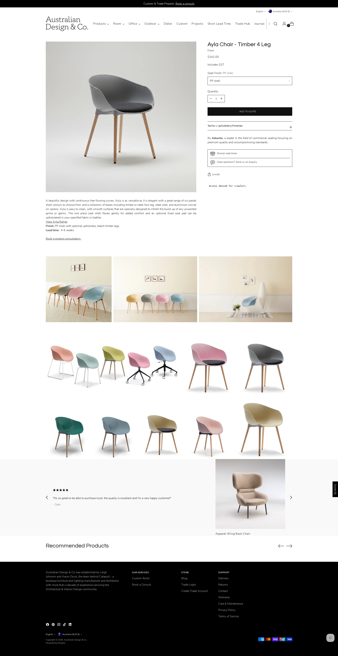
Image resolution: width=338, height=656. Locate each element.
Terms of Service (228, 616)
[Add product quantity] (211, 98)
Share (216, 174)
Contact (223, 591)
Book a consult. (185, 4)
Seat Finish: (220, 73)
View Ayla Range (56, 222)
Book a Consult (141, 585)
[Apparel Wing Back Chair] (250, 494)
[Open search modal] (275, 23)
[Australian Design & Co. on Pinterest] (53, 625)
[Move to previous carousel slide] (47, 497)
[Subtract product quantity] (221, 98)
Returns (223, 585)
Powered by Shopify (55, 642)
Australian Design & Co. (75, 639)
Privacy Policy (226, 610)
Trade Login (188, 585)
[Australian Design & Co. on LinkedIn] (70, 625)
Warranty (224, 597)
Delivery (223, 578)
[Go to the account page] (282, 23)
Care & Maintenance (230, 604)
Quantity (213, 91)
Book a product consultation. (63, 239)
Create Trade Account (194, 591)
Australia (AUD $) (281, 11)
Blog (184, 578)
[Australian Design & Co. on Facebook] (48, 625)
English (259, 11)
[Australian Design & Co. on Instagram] (59, 625)
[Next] (269, 24)
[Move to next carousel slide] (291, 497)
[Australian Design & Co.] (67, 24)
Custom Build (140, 578)
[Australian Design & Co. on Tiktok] (65, 625)
